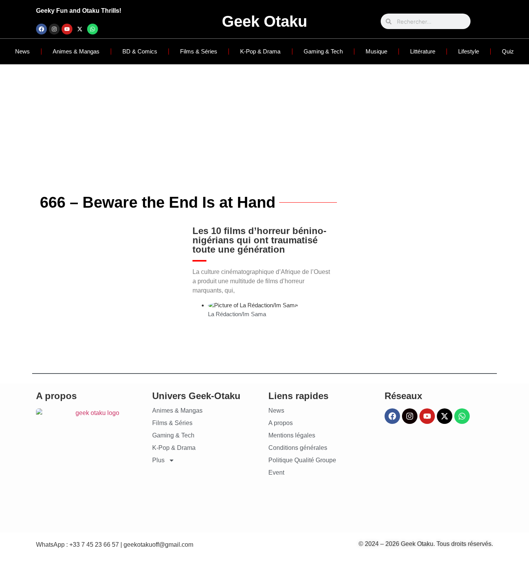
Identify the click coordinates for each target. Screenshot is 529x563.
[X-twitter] (79, 29)
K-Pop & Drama (260, 51)
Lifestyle (468, 51)
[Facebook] (41, 29)
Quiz (508, 51)
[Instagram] (54, 29)
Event (276, 472)
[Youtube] (67, 29)
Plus (158, 460)
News (22, 51)
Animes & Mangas (76, 51)
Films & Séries (198, 51)
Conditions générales (297, 447)
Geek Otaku (264, 21)
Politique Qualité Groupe (302, 460)
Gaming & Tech (323, 51)
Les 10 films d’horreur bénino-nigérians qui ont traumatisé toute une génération (259, 240)
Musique (376, 51)
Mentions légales (291, 435)
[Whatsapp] (92, 29)
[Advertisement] (264, 122)
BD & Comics (139, 51)
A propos (280, 423)
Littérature (422, 51)
